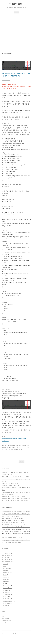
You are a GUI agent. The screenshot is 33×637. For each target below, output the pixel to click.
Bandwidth (5, 447)
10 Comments (6, 80)
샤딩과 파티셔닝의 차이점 (17, 522)
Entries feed (5, 618)
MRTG (13, 447)
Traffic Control (26, 447)
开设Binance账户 (6, 511)
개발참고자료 (6, 592)
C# (4, 566)
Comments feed (6, 620)
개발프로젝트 (6, 594)
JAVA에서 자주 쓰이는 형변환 (11, 516)
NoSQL (5, 579)
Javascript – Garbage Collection (10, 483)
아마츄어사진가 (6, 555)
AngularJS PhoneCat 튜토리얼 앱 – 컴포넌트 (13, 496)
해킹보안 (5, 605)
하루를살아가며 (6, 559)
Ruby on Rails (7, 586)
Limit (10, 447)
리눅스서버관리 (20, 445)
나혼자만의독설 (6, 553)
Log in (4, 616)
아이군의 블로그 (16, 3)
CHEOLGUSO (5, 525)
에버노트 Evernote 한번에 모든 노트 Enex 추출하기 (15, 477)
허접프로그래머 (6, 562)
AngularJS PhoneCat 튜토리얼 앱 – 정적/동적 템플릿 (16, 498)
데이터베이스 (6, 599)
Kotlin (5, 575)
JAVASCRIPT (6, 572)
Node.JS (5, 577)
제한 (10, 449)
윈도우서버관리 (7, 603)
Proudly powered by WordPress (10, 633)
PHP (4, 583)
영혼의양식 (5, 557)
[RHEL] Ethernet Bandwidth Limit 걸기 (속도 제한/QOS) (16, 74)
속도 (7, 449)
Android (5, 564)
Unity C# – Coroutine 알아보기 (15, 518)
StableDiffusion (7, 588)
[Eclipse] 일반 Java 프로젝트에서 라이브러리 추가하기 (16, 540)
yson (3, 518)
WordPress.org (6, 623)
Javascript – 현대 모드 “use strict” (11, 485)
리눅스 (4, 449)
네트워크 (5, 596)
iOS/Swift (5, 568)
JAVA (4, 570)
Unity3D (5, 590)
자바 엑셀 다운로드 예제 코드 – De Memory (13, 538)
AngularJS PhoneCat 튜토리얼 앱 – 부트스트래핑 (15, 501)
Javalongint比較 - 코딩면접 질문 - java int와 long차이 (16, 514)
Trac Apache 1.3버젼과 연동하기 (21, 511)
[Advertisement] (16, 30)
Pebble (5, 581)
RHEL (20, 447)
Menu (16, 12)
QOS (17, 447)
